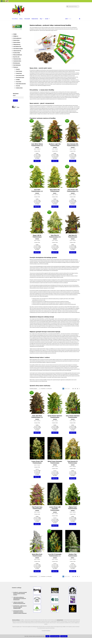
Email (14, 95)
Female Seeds (19, 73)
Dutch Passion (19, 71)
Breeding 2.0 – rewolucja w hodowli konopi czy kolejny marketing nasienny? (20, 593)
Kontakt (46, 18)
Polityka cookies (63, 636)
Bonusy (21, 18)
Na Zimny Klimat (16, 52)
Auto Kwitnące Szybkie (18, 48)
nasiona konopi (60, 619)
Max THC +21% (16, 56)
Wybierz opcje (37, 160)
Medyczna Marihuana (17, 54)
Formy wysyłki (27, 18)
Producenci (15, 67)
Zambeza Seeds (19, 87)
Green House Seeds (20, 75)
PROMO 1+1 (15, 36)
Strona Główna (15, 18)
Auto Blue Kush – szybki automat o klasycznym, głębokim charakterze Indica (20, 607)
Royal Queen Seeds (20, 77)
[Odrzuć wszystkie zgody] (90, 636)
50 (77, 388)
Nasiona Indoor (16, 40)
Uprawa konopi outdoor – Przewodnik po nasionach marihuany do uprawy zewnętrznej (19, 612)
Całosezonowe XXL (17, 50)
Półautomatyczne (16, 44)
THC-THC (18, 85)
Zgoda (47, 636)
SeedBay (18, 79)
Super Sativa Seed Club (21, 83)
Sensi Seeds (18, 81)
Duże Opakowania (17, 65)
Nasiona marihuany (16, 619)
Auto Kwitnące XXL (17, 46)
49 (75, 388)
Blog (41, 18)
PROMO (15, 34)
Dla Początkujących (17, 38)
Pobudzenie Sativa (17, 58)
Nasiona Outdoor (16, 42)
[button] (2, 1)
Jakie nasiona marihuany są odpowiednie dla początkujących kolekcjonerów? (19, 598)
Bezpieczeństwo (35, 18)
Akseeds (18, 69)
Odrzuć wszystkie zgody (55, 636)
